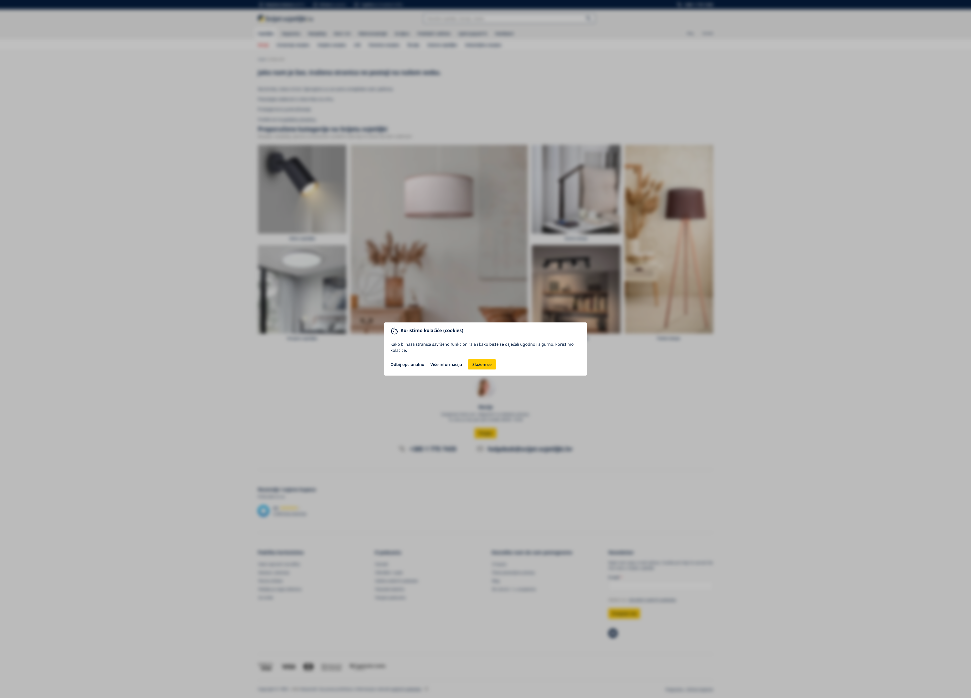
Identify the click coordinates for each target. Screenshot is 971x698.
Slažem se (482, 364)
